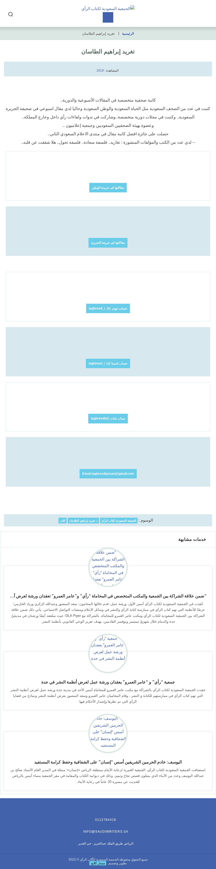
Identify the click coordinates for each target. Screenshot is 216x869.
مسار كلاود (98, 863)
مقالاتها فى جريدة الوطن (108, 187)
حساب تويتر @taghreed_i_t (108, 308)
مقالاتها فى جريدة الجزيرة (108, 242)
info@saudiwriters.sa (105, 831)
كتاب (62, 520)
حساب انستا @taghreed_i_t (108, 363)
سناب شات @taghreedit (108, 418)
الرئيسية (128, 34)
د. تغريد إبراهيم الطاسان (83, 520)
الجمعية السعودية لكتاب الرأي (118, 520)
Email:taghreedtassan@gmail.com (108, 474)
